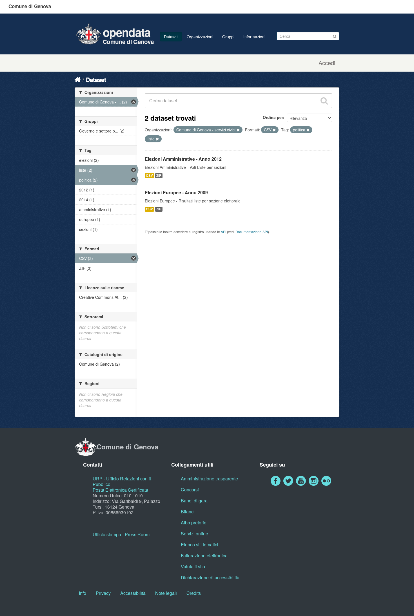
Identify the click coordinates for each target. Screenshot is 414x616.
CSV (149, 175)
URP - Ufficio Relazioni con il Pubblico (122, 481)
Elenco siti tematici (199, 544)
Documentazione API (251, 231)
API (223, 231)
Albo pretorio (193, 522)
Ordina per (273, 117)
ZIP (158, 175)
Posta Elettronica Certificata (120, 490)
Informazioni (254, 36)
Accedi (327, 63)
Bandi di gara (194, 500)
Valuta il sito (193, 566)
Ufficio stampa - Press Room (121, 534)
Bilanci (188, 511)
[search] (324, 100)
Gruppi (228, 36)
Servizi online (194, 533)
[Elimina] (238, 130)
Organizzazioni (200, 36)
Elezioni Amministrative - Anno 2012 (183, 159)
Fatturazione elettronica (204, 555)
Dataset (171, 36)
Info (82, 593)
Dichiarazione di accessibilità (210, 577)
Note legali (166, 593)
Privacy (103, 593)
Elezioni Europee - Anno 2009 (176, 192)
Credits (193, 593)
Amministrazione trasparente (209, 478)
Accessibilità (133, 593)
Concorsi (190, 489)
